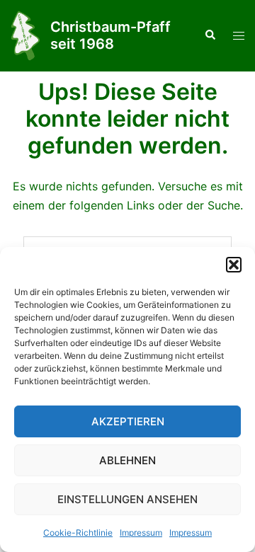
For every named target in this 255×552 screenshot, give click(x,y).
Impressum (141, 532)
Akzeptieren (127, 421)
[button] (234, 265)
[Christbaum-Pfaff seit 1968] (25, 36)
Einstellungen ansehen (127, 499)
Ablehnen (127, 460)
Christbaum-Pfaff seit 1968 (110, 35)
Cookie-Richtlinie (78, 532)
